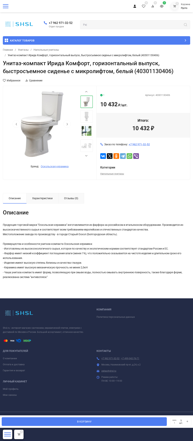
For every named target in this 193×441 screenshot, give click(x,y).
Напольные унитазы (46, 49)
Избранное (13, 80)
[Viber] (136, 156)
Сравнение (35, 80)
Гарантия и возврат (14, 370)
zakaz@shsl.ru (108, 371)
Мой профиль (10, 388)
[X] (110, 156)
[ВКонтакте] (103, 156)
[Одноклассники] (116, 156)
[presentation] (16, 124)
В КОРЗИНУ (84, 421)
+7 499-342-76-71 (130, 358)
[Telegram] (123, 156)
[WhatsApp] (129, 156)
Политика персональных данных (115, 316)
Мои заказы (10, 395)
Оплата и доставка (14, 364)
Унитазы (23, 49)
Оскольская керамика (55, 166)
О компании (10, 358)
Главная (8, 49)
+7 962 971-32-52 (61, 23)
